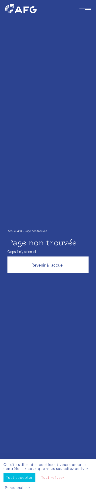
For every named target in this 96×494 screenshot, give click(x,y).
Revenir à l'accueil (48, 264)
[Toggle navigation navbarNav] (85, 9)
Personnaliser (18, 488)
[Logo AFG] (38, 8)
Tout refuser (53, 477)
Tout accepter (19, 477)
